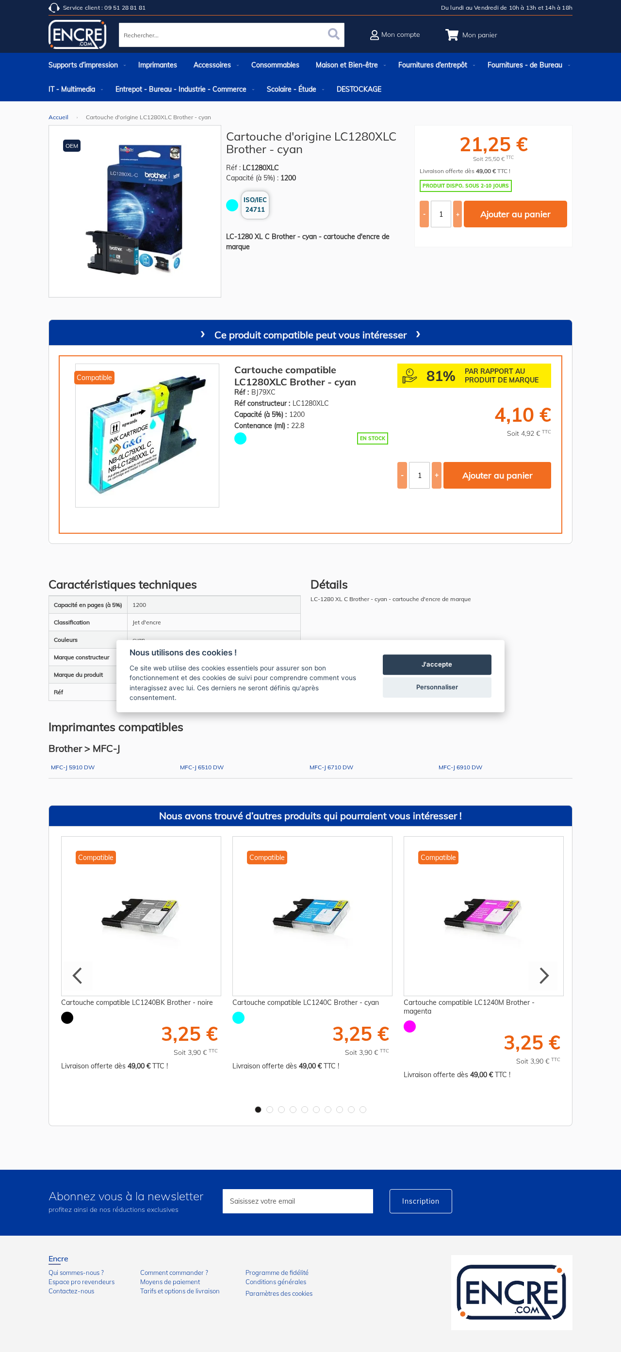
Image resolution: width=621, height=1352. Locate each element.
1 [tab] (258, 1109)
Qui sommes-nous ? (76, 1272)
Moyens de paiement (170, 1282)
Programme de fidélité (277, 1272)
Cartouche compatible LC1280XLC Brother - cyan (295, 376)
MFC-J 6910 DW (460, 767)
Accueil (58, 117)
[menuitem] (85, 65)
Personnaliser (437, 687)
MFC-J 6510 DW (202, 767)
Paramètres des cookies (278, 1293)
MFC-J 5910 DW (73, 767)
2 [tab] (269, 1109)
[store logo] (78, 36)
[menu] (310, 77)
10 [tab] (363, 1109)
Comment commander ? (174, 1272)
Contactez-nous (71, 1291)
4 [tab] (293, 1109)
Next (542, 975)
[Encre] (511, 1292)
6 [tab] (316, 1109)
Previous (78, 975)
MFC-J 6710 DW (331, 767)
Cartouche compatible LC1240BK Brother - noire (137, 1002)
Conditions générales (275, 1282)
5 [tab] (304, 1109)
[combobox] (231, 35)
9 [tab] (351, 1109)
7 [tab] (328, 1109)
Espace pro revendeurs (81, 1282)
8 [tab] (339, 1109)
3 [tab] (281, 1109)
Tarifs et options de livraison (180, 1291)
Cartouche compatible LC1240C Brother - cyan (305, 1002)
